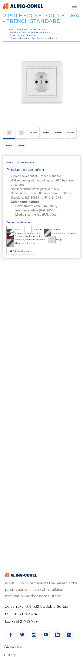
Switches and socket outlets (31, 29)
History (10, 655)
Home (9, 29)
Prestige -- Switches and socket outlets (30, 32)
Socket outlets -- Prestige (23, 35)
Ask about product (21, 251)
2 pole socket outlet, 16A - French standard (32, 38)
